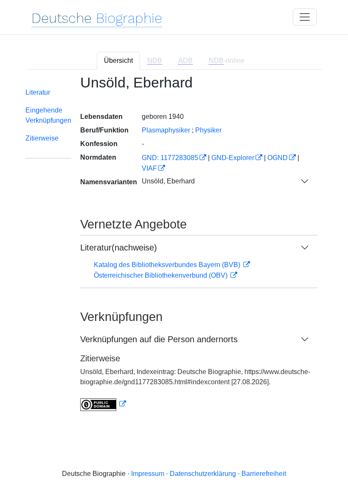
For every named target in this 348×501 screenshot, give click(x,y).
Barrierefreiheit (263, 473)
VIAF (149, 168)
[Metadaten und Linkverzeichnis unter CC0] (103, 404)
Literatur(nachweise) (118, 247)
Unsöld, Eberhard (168, 181)
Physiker (208, 130)
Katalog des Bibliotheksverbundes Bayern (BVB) (168, 264)
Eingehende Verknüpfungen (48, 115)
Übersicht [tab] (118, 60)
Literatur (37, 92)
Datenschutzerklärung (203, 473)
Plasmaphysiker (166, 130)
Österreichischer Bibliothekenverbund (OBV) (161, 275)
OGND (277, 157)
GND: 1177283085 (170, 157)
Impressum (147, 473)
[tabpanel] (174, 248)
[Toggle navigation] (305, 16)
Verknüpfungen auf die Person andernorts (159, 339)
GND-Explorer (232, 157)
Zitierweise (42, 138)
